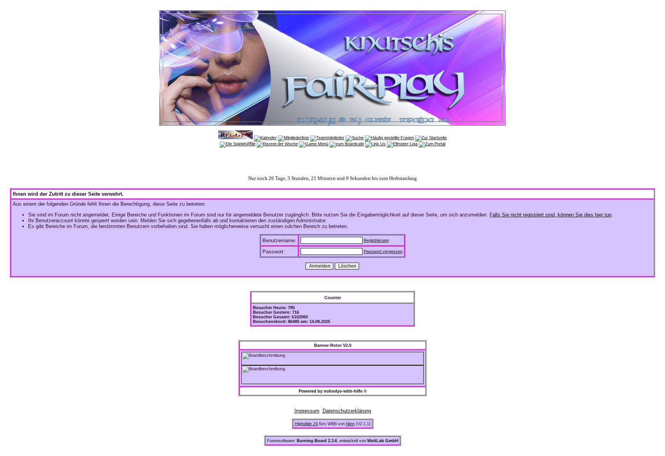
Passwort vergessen (383, 251)
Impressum (306, 411)
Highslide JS (306, 423)
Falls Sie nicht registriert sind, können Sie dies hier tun (551, 215)
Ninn (350, 423)
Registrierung (376, 240)
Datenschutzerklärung (346, 411)
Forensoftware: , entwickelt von (332, 440)
